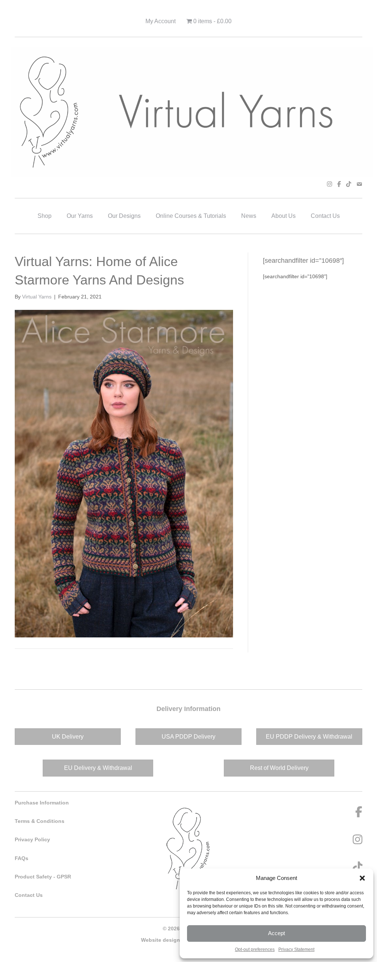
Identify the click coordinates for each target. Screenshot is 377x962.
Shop (45, 216)
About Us (283, 216)
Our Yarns (80, 216)
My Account (160, 21)
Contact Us (325, 216)
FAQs (21, 858)
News (248, 216)
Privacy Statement (296, 949)
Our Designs (124, 216)
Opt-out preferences (255, 949)
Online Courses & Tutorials (191, 216)
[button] (362, 878)
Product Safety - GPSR (43, 877)
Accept (276, 933)
